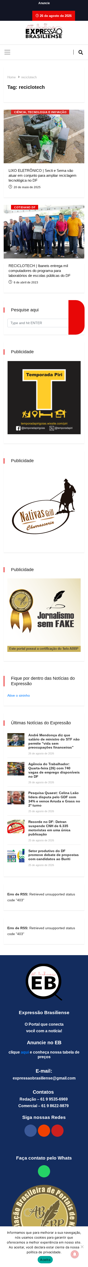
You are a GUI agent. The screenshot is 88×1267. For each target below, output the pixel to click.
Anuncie (44, 3)
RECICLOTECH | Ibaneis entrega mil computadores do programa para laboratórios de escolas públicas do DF (39, 271)
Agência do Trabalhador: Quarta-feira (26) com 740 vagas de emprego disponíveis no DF (54, 770)
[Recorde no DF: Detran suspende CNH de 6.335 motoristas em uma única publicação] (15, 826)
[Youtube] (57, 1131)
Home (11, 77)
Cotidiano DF (25, 207)
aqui (25, 1052)
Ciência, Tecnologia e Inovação (40, 112)
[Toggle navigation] (7, 52)
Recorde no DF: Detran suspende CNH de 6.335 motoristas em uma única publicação (49, 828)
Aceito (45, 1260)
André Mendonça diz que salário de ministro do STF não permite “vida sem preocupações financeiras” (54, 741)
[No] (81, 1246)
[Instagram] (44, 1131)
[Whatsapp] (44, 1171)
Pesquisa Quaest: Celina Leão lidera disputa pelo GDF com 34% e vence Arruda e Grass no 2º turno (54, 799)
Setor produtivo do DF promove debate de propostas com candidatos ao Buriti (53, 855)
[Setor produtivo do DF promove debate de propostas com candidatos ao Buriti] (15, 855)
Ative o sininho (18, 695)
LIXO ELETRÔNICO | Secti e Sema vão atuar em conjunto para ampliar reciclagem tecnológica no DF (43, 175)
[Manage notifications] (75, 1254)
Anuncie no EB (44, 1042)
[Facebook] (30, 1131)
